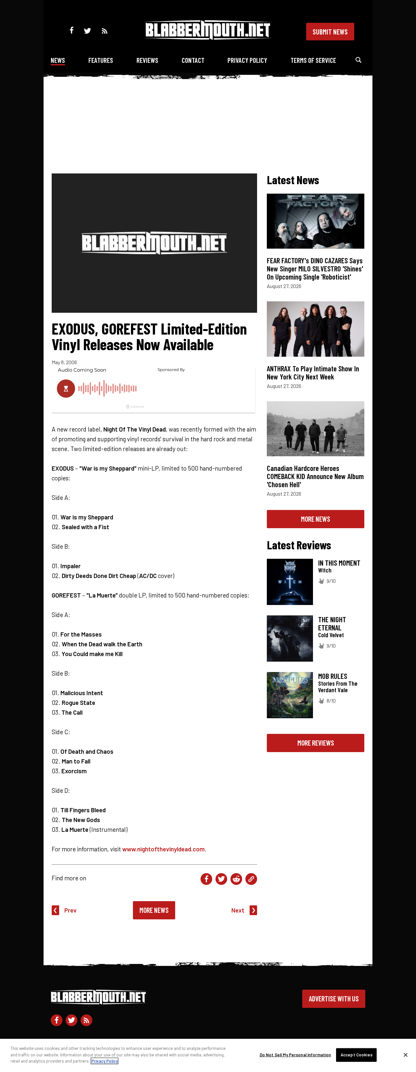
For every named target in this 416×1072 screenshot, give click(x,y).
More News (154, 910)
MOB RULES (332, 675)
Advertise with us (334, 998)
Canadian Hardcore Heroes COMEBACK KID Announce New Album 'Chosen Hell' (315, 476)
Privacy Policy (247, 60)
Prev (70, 910)
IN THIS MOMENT (339, 562)
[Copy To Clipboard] (251, 879)
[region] (208, 1055)
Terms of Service (313, 60)
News (58, 60)
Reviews (147, 60)
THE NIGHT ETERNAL (332, 623)
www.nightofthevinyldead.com (163, 849)
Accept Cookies (356, 1054)
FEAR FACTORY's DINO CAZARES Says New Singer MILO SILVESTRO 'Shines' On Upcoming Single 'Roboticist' (315, 268)
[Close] (405, 1055)
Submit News (330, 31)
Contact (193, 60)
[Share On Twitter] (221, 879)
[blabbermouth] (208, 37)
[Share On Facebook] (206, 879)
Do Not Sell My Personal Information (295, 1054)
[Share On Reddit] (236, 879)
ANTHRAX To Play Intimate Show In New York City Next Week (313, 372)
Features (100, 60)
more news (315, 519)
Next (237, 910)
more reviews (315, 742)
